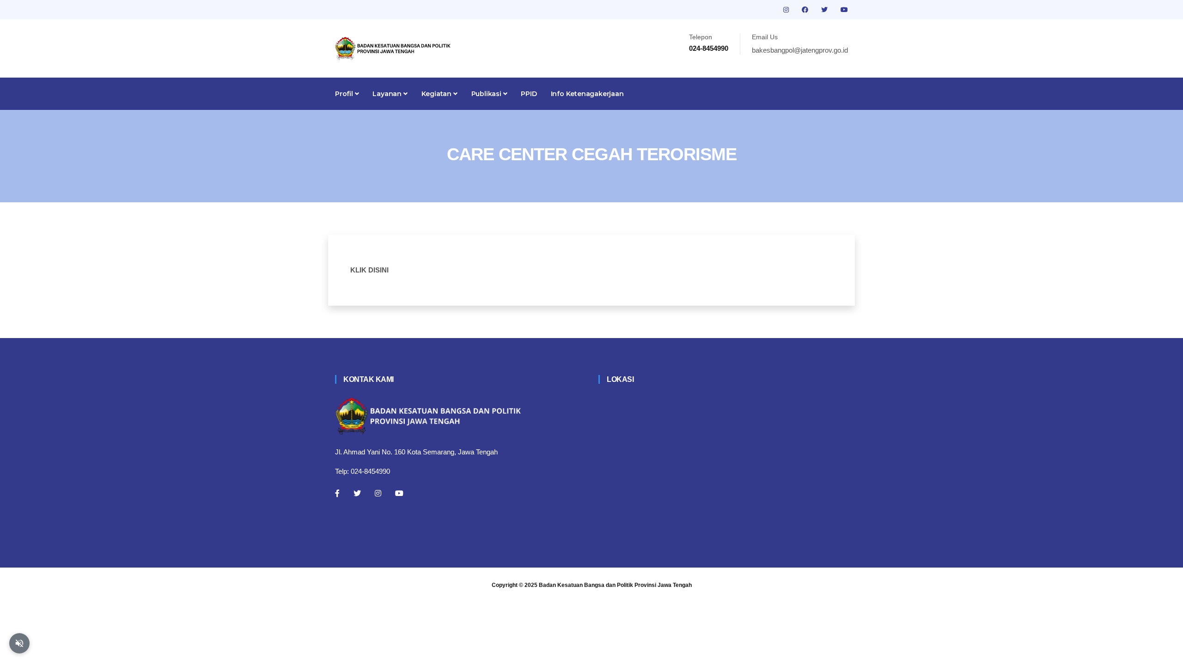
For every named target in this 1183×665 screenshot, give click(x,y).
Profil (345, 94)
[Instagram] (378, 493)
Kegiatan (437, 94)
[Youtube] (399, 493)
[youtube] (844, 10)
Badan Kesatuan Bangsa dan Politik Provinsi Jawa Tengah (615, 585)
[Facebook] (337, 493)
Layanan (387, 94)
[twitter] (825, 10)
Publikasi (487, 94)
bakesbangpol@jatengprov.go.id (800, 50)
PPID (529, 94)
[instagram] (787, 10)
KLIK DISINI (369, 270)
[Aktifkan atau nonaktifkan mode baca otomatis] (19, 643)
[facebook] (806, 10)
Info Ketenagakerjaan (587, 94)
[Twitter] (357, 493)
